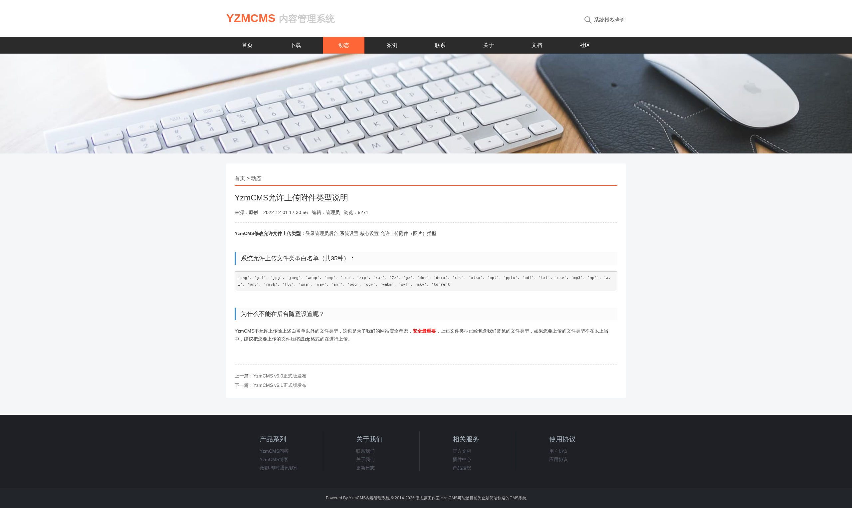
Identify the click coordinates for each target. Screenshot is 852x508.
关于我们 (365, 459)
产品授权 (462, 467)
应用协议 (558, 459)
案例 (392, 45)
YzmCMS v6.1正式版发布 (280, 385)
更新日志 (365, 467)
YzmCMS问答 (274, 451)
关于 (488, 45)
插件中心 (462, 459)
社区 (585, 45)
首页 (247, 45)
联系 (440, 45)
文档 (537, 45)
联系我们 (365, 451)
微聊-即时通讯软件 (279, 467)
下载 (295, 45)
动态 (343, 45)
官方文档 (462, 451)
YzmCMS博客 (274, 459)
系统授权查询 (610, 20)
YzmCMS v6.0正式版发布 (280, 376)
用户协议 (558, 451)
